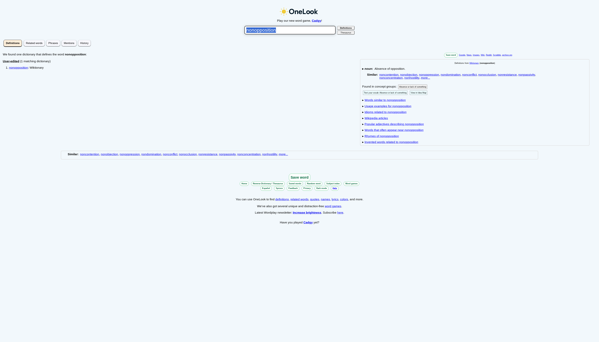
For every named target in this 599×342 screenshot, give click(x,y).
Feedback (293, 188)
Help (335, 188)
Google (462, 55)
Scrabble (497, 55)
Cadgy (316, 20)
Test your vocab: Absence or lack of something (385, 93)
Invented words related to (391, 142)
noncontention (389, 74)
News (469, 55)
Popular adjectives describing (394, 124)
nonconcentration (391, 77)
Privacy (307, 188)
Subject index (333, 183)
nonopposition (18, 67)
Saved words (295, 183)
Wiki (483, 55)
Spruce (279, 188)
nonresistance (507, 74)
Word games (351, 183)
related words (299, 199)
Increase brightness (307, 212)
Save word (451, 55)
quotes (314, 199)
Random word (314, 183)
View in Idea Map (418, 93)
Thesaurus (346, 32)
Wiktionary (474, 63)
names (325, 199)
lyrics (335, 199)
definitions (282, 199)
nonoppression (429, 74)
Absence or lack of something (412, 87)
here (340, 212)
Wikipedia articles (376, 118)
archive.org (507, 55)
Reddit (489, 55)
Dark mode (321, 188)
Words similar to (385, 100)
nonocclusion (487, 74)
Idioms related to (386, 112)
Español (266, 188)
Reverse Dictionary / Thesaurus (268, 183)
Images (476, 55)
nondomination (451, 74)
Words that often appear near (394, 130)
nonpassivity (526, 74)
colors (344, 199)
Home (244, 183)
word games (333, 206)
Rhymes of (382, 136)
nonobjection (408, 74)
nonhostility (411, 77)
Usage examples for (388, 106)
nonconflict (469, 74)
